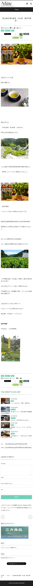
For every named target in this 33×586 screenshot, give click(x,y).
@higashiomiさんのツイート (8, 557)
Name (2, 477)
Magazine (8, 30)
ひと (12, 425)
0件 (12, 28)
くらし (12, 433)
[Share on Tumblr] (26, 34)
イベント (13, 409)
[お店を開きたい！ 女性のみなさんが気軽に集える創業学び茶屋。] (5, 436)
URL (2, 489)
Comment (3, 463)
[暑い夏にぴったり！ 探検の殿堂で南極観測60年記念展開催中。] (5, 410)
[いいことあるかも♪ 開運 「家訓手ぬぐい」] (5, 403)
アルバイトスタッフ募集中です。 (9, 547)
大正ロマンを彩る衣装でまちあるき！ (20, 420)
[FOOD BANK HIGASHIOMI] (6, 3)
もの (13, 30)
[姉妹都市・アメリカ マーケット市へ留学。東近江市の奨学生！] (5, 427)
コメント (13, 378)
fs (15, 28)
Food (2, 30)
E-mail (2, 483)
